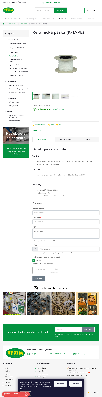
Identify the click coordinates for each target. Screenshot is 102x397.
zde (21, 389)
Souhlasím (75, 384)
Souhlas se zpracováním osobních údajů (46, 257)
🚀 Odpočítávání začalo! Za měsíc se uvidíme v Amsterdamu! (81, 369)
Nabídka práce (9, 377)
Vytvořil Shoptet (94, 393)
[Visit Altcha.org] (56, 270)
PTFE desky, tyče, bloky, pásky (16, 60)
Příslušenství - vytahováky (17, 92)
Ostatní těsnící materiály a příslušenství (17, 116)
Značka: (36, 130)
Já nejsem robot (41, 270)
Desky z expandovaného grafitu (17, 48)
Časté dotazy (22, 2)
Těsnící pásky (11, 98)
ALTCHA (56, 272)
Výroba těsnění (41, 371)
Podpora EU (8, 385)
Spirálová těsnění (14, 65)
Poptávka (12, 2)
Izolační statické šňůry (16, 85)
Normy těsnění (41, 368)
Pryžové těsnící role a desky (18, 68)
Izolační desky (13, 52)
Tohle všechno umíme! (54, 288)
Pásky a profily (13, 106)
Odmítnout (60, 384)
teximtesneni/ (80, 354)
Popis (34, 227)
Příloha (34, 245)
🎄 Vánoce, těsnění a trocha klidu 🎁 (78, 373)
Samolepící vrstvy (14, 121)
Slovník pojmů (41, 377)
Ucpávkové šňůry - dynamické (18, 89)
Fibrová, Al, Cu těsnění (16, 75)
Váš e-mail (36, 218)
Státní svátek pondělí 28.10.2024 (77, 376)
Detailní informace (58, 109)
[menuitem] (12, 19)
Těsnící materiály (12, 40)
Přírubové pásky (14, 102)
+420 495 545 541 (59, 354)
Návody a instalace (42, 374)
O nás (4, 2)
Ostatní (9, 112)
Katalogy (7, 371)
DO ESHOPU (92, 10)
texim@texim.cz (35, 354)
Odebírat (88, 329)
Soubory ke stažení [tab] (66, 139)
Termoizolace (13, 56)
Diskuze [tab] (88, 139)
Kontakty (7, 382)
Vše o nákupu (9, 380)
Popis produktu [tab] (43, 139)
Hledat (60, 10)
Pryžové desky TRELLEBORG (18, 72)
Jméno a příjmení (38, 209)
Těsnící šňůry (11, 81)
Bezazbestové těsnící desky (17, 44)
